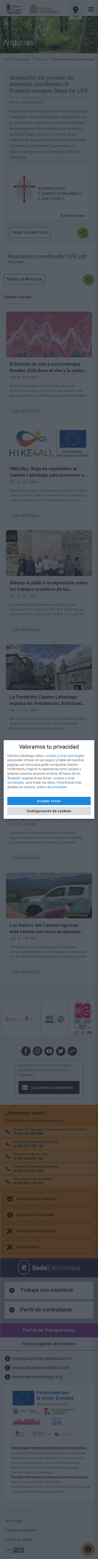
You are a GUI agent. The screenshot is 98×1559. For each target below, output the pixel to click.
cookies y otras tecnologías (64, 756)
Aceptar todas (49, 801)
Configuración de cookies (49, 811)
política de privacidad (52, 787)
